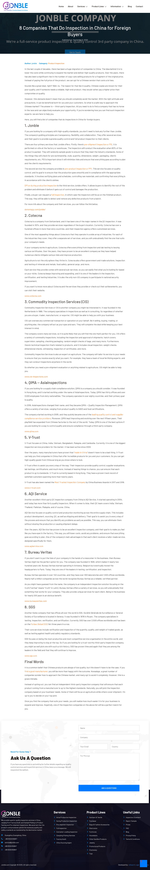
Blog (130, 6)
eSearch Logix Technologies (139, 865)
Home (61, 6)
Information (116, 6)
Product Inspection (56, 63)
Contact (139, 6)
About (70, 6)
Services (81, 6)
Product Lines (98, 6)
